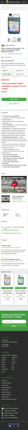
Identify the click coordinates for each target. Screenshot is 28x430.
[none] (14, 24)
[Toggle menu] (2, 2)
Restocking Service (6, 387)
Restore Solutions (6, 355)
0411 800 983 (5, 344)
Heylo (3, 371)
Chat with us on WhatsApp (10, 417)
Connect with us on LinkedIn (11, 413)
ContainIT (4, 357)
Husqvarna (14, 355)
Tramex (3, 364)
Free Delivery (5, 385)
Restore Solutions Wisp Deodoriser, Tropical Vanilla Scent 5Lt (7, 293)
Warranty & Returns (6, 394)
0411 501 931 (5, 346)
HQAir (13, 360)
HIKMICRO (14, 357)
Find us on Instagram (9, 415)
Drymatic (4, 360)
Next (26, 289)
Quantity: (4, 91)
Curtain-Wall (5, 369)
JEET (13, 364)
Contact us (4, 380)
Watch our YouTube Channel (11, 408)
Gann (13, 367)
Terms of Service (6, 392)
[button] (14, 103)
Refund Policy (5, 397)
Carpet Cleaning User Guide (11, 230)
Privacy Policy (5, 390)
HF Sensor (14, 362)
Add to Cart (7, 287)
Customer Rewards (6, 383)
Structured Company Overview (9, 399)
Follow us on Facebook (10, 410)
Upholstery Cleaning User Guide (12, 233)
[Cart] (26, 2)
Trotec (3, 362)
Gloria (13, 369)
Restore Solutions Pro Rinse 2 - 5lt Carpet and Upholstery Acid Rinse (20, 293)
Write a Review (18, 53)
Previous (1, 289)
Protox (3, 367)
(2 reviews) (11, 53)
